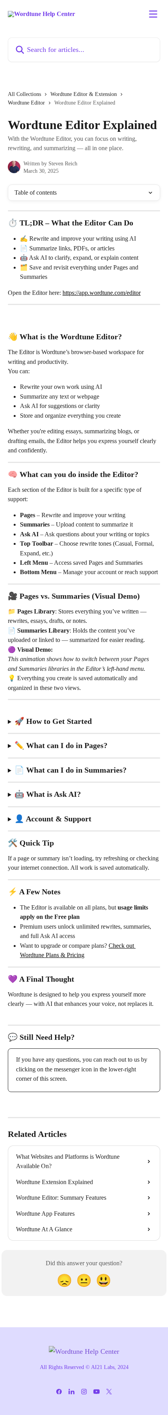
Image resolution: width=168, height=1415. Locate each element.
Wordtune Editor (26, 103)
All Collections (24, 94)
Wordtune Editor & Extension (83, 94)
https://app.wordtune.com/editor (102, 292)
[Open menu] (153, 14)
